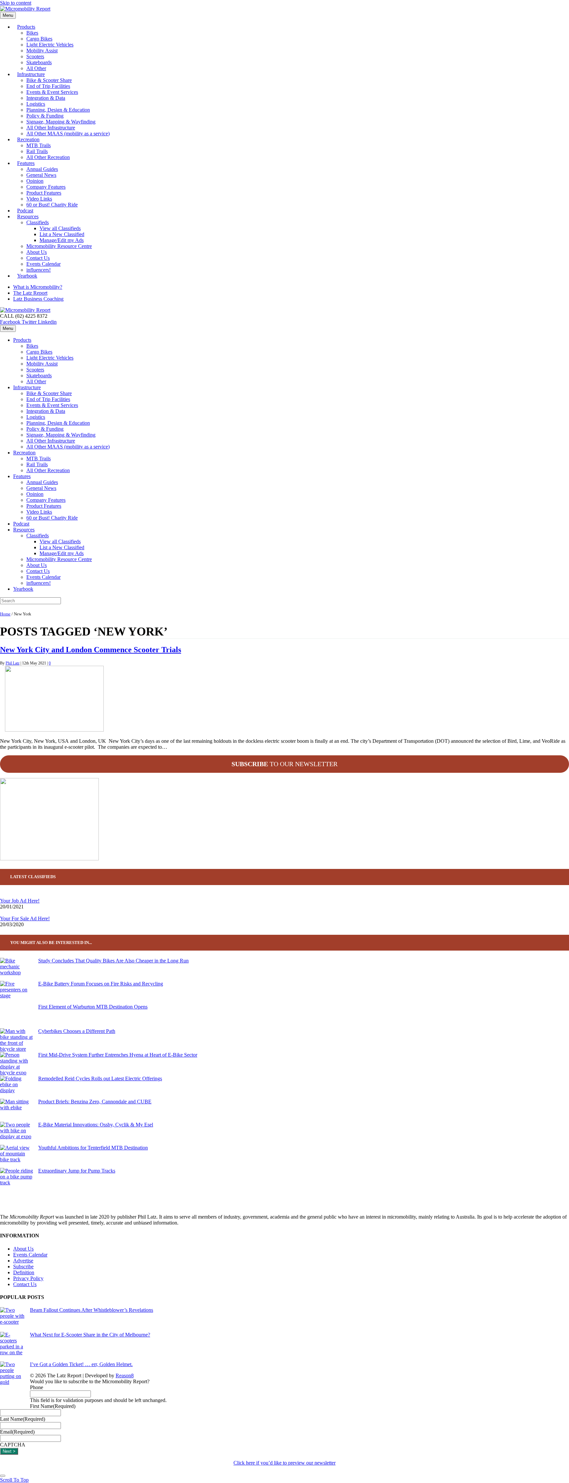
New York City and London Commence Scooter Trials (90, 649)
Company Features (46, 187)
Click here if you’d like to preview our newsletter (284, 1463)
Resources (28, 216)
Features (26, 163)
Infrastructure (31, 74)
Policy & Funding (45, 116)
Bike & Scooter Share (49, 80)
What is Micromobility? (37, 287)
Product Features (43, 193)
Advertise (23, 1260)
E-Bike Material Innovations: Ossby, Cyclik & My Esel (95, 1124)
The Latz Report (30, 293)
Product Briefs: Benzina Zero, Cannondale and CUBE (94, 1101)
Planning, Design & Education (58, 110)
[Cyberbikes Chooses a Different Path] (16, 1040)
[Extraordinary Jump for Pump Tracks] (16, 1179)
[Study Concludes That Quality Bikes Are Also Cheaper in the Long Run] (16, 969)
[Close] (2, 1476)
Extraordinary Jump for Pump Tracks (76, 1170)
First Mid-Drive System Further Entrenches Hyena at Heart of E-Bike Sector (117, 1055)
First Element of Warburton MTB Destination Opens (93, 1007)
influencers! (38, 583)
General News (41, 175)
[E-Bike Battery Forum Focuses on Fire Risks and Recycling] (16, 992)
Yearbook (27, 276)
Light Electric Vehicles (49, 44)
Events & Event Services (52, 92)
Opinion (34, 181)
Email (17, 1432)
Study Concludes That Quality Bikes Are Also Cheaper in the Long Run (113, 960)
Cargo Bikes (39, 38)
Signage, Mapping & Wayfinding (60, 121)
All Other (36, 381)
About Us (36, 252)
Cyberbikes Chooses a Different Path (76, 1031)
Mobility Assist (42, 50)
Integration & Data (45, 98)
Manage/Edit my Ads (62, 240)
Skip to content (15, 3)
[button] (14, 1480)
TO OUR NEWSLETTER (284, 764)
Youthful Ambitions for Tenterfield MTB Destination (93, 1147)
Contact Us (38, 258)
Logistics (35, 104)
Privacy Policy (28, 1278)
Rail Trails (37, 151)
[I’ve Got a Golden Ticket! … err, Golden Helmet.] (12, 1385)
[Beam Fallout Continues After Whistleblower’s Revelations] (12, 1319)
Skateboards (39, 62)
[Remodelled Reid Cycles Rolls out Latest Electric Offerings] (16, 1087)
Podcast (21, 523)
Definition (23, 1272)
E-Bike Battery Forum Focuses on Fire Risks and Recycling (100, 983)
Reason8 (125, 1375)
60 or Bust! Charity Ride (52, 204)
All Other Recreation (48, 157)
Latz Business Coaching (38, 299)
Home (5, 614)
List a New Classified (62, 234)
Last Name (22, 1419)
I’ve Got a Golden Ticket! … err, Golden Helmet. (81, 1364)
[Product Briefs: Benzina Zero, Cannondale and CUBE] (16, 1110)
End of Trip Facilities (48, 86)
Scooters (35, 56)
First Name (52, 1406)
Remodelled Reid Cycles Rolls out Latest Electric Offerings (100, 1078)
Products (26, 27)
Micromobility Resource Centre (59, 246)
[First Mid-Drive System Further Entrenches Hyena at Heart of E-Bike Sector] (16, 1064)
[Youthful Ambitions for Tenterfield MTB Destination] (16, 1156)
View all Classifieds (60, 228)
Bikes (32, 33)
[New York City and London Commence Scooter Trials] (54, 730)
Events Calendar (43, 264)
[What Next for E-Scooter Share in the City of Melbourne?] (12, 1347)
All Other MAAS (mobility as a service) (68, 133)
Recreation (28, 139)
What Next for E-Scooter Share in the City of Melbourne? (90, 1334)
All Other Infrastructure (50, 127)
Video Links (39, 199)
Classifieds (37, 222)
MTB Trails (38, 145)
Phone (36, 1387)
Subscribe (23, 1266)
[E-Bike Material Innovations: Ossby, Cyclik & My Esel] (16, 1133)
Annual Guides (42, 169)
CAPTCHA (12, 1444)
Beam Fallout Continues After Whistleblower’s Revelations (91, 1310)
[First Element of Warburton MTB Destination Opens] (16, 1016)
